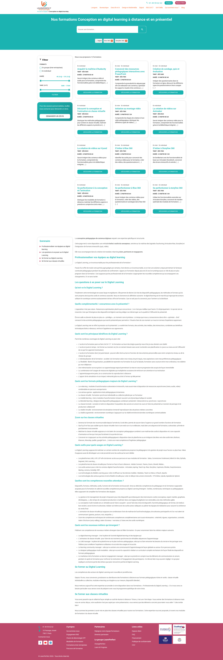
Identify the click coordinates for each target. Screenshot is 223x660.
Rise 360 (108, 41)
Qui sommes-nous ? (172, 7)
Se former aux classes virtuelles (53, 261)
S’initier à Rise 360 (123, 148)
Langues (94, 7)
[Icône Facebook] (40, 643)
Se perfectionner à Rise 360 (128, 188)
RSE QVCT (149, 7)
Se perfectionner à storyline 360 (167, 188)
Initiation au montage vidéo (128, 108)
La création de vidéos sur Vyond (92, 148)
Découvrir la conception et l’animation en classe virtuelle (91, 109)
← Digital (99, 41)
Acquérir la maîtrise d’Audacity (91, 69)
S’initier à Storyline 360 (163, 148)
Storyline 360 (121, 41)
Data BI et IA (115, 7)
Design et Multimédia (129, 7)
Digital (141, 7)
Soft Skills (159, 7)
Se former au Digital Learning (52, 258)
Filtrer (55, 95)
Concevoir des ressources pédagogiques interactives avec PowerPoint (130, 71)
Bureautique (104, 7)
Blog (183, 7)
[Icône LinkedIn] (50, 643)
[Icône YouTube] (45, 643)
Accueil (39, 11)
